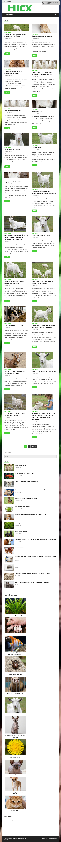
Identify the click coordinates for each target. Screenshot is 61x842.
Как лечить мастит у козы (13, 325)
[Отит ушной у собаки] (9, 531)
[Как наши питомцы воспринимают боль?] (9, 498)
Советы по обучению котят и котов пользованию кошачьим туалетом (34, 565)
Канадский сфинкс (15, 774)
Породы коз (36, 147)
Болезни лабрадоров (20, 465)
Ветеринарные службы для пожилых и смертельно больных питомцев (35, 490)
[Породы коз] (44, 139)
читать (7, 53)
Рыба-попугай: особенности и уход (24, 473)
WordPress (48, 838)
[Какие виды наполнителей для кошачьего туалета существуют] (9, 573)
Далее (34, 446)
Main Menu (10, 14)
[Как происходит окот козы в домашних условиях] (44, 270)
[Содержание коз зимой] (16, 175)
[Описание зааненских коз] (44, 224)
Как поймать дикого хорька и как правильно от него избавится (15, 694)
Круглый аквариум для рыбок (23, 506)
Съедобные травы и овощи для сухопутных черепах (15, 756)
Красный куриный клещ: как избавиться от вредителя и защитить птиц (15, 673)
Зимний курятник (19, 547)
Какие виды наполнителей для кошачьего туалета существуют (32, 573)
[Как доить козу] (44, 104)
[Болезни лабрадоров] (9, 465)
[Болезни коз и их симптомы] (44, 29)
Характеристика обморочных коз (44, 371)
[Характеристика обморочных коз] (44, 360)
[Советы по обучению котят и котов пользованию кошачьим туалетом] (9, 565)
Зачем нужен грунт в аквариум (23, 523)
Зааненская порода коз (12, 110)
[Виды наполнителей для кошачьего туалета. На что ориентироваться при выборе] (9, 556)
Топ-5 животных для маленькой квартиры (26, 481)
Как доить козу (37, 111)
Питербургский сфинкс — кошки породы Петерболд (15, 736)
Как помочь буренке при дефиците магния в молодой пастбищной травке (35, 539)
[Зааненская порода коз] (16, 104)
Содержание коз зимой (12, 182)
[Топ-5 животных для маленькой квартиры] (9, 481)
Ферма (9, 32)
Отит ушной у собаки (21, 531)
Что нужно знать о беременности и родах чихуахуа (15, 792)
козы (5, 32)
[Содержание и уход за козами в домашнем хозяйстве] (16, 28)
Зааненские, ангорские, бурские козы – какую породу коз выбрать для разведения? (16, 237)
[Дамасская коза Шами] (16, 140)
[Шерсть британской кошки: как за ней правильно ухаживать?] (9, 582)
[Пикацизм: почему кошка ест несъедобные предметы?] (9, 514)
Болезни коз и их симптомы (42, 36)
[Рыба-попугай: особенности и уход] (9, 473)
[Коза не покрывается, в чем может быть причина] (16, 402)
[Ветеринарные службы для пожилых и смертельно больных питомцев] (9, 490)
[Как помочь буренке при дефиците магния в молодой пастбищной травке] (9, 539)
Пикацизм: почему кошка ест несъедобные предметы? (30, 514)
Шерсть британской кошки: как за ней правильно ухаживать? (32, 582)
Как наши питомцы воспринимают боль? (26, 498)
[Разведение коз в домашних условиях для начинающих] (44, 65)
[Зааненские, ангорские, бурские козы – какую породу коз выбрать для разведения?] (16, 224)
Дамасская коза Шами (12, 149)
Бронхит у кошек (15, 810)
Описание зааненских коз (41, 235)
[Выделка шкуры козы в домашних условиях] (16, 64)
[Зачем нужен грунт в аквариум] (9, 523)
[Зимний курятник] (9, 548)
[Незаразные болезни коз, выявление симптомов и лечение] (44, 180)
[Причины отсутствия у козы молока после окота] (16, 360)
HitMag (54, 838)
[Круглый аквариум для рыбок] (9, 506)
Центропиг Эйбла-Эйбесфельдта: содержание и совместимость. (15, 653)
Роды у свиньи (15, 633)
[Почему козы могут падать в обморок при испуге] (16, 270)
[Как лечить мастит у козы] (16, 314)
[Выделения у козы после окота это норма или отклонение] (44, 314)
